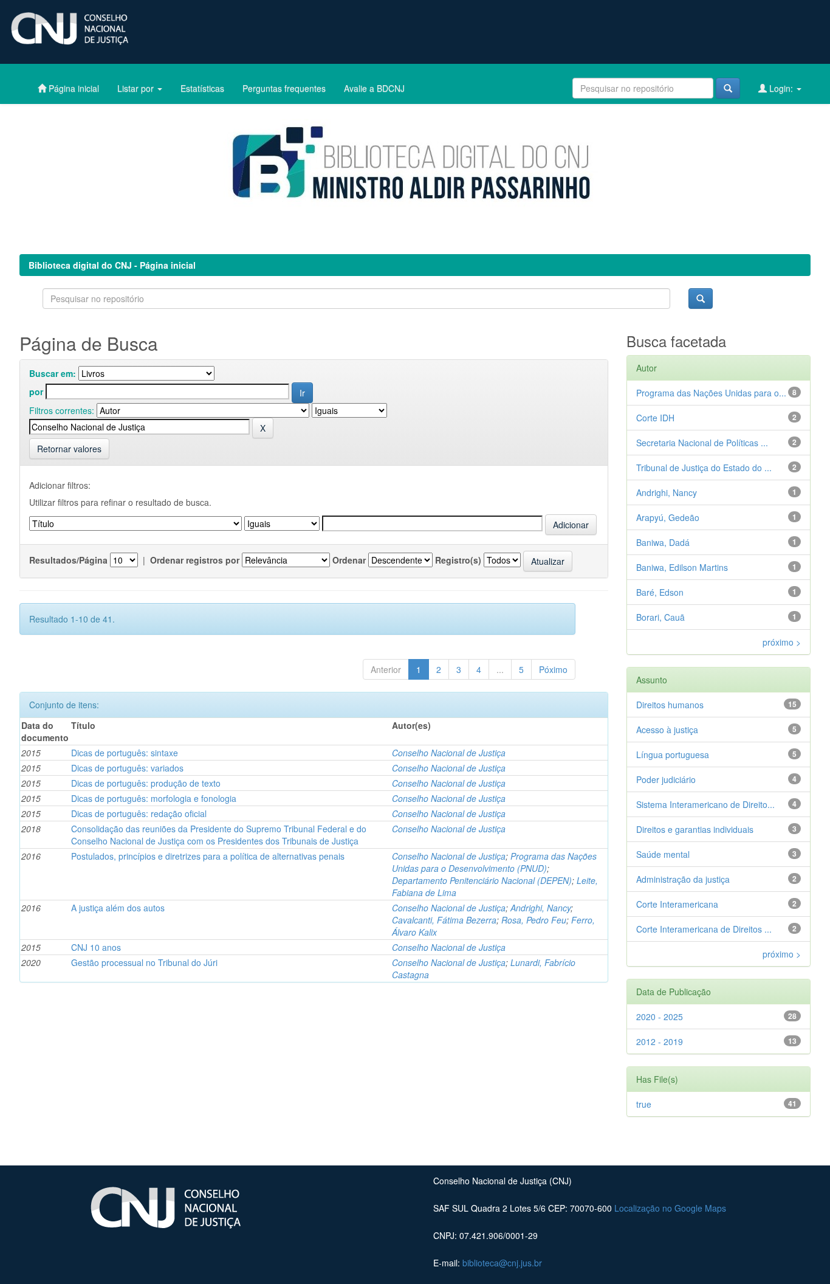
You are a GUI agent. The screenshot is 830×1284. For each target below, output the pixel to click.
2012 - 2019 (659, 1041)
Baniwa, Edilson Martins (682, 567)
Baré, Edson (660, 592)
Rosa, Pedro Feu (533, 920)
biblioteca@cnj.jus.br (502, 1263)
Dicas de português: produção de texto (146, 783)
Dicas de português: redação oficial (139, 813)
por (36, 391)
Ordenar (349, 560)
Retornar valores (69, 449)
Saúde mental (663, 854)
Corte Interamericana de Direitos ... (704, 929)
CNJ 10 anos (96, 947)
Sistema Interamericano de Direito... (705, 804)
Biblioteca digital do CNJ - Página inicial (112, 265)
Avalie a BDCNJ (374, 88)
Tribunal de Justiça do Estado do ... (704, 467)
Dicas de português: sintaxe (124, 753)
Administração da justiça (683, 879)
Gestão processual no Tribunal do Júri (144, 962)
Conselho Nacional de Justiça (449, 753)
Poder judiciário (666, 779)
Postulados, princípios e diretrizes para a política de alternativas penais (208, 856)
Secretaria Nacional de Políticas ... (702, 443)
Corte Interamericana (677, 904)
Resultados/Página (68, 560)
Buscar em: (52, 373)
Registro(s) (458, 560)
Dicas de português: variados (127, 768)
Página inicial (72, 88)
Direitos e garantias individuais (694, 829)
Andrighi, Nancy (540, 908)
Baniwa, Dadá (663, 542)
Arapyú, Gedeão (667, 517)
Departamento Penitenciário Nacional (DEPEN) (482, 880)
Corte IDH (655, 418)
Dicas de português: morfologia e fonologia (153, 798)
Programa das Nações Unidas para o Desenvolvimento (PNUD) (494, 862)
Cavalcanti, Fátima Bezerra (444, 920)
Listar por (136, 88)
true (643, 1104)
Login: (781, 88)
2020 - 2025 (659, 1016)
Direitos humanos (670, 705)
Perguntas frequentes (284, 88)
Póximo (553, 669)
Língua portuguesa (672, 754)
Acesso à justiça (667, 729)
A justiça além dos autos (118, 908)
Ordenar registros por (194, 560)
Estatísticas (202, 88)
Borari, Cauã (660, 617)
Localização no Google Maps (670, 1208)
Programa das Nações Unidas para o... (711, 393)
